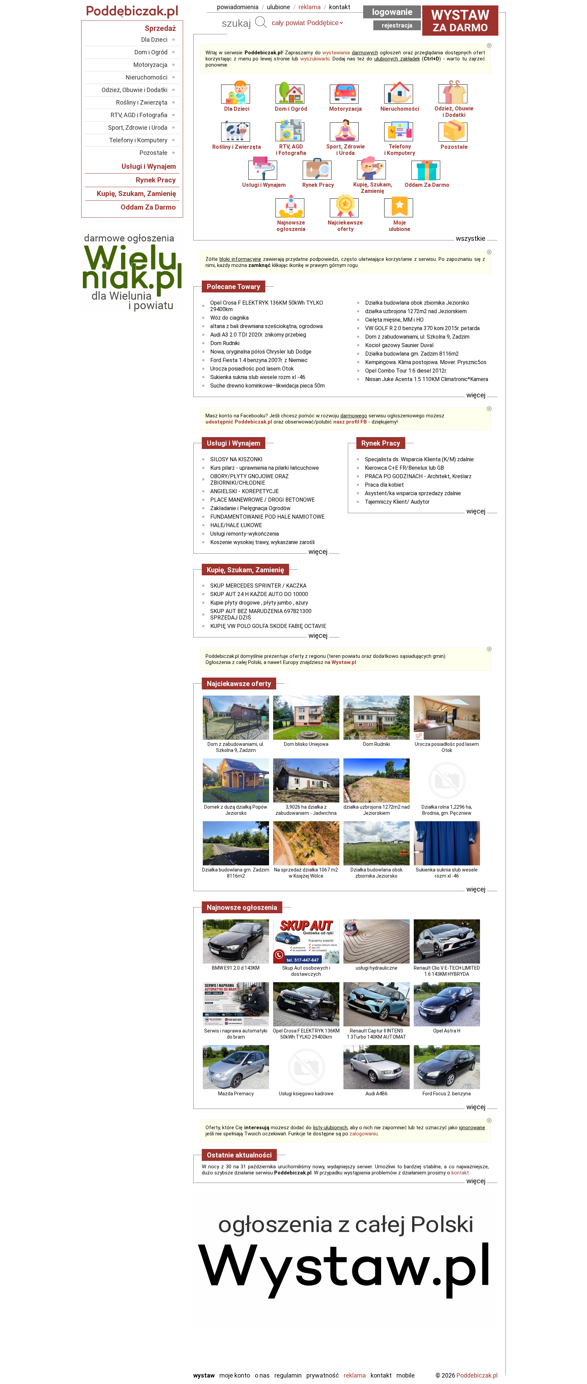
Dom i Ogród (291, 109)
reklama (310, 7)
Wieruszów (154, 1356)
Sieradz (158, 1319)
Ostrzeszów (152, 1292)
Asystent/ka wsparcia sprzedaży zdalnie (413, 493)
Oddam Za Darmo (427, 185)
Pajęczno (156, 1310)
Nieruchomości (399, 109)
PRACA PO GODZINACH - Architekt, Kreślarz (418, 476)
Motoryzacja (345, 109)
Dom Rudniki (224, 343)
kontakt (339, 7)
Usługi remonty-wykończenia (244, 534)
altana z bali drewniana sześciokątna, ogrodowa (266, 326)
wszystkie (470, 238)
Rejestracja (397, 25)
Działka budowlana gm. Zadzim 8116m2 (412, 354)
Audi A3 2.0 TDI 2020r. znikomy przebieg (258, 334)
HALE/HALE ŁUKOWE (236, 525)
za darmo (460, 20)
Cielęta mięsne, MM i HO (394, 320)
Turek (160, 1338)
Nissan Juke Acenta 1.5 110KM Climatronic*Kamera (426, 379)
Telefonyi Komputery (399, 149)
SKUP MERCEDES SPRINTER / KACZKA (258, 585)
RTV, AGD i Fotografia (139, 115)
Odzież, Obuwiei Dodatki (454, 111)
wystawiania (336, 53)
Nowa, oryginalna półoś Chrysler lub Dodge (261, 351)
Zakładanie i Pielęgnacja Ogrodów (250, 508)
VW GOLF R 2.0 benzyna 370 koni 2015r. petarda (422, 328)
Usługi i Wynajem (264, 185)
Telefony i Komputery (138, 140)
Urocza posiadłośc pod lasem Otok (252, 368)
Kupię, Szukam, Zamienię (372, 187)
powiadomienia (238, 7)
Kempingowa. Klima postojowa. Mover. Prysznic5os (425, 362)
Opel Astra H (446, 1030)
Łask (161, 1264)
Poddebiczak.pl (477, 1375)
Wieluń (159, 1347)
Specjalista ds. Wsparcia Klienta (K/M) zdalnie (419, 459)
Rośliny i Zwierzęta (236, 147)
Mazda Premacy (236, 1093)
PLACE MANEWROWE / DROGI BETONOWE (262, 500)
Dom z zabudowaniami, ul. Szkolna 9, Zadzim (417, 337)
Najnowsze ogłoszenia (291, 225)
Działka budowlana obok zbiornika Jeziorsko (417, 303)
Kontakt (381, 1375)
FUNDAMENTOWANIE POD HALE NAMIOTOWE (267, 517)
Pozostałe (454, 147)
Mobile (405, 1375)
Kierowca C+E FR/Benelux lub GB (404, 468)
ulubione (278, 7)
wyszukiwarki (315, 59)
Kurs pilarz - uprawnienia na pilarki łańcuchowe (264, 468)
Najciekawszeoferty (345, 225)
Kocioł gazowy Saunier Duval (399, 345)
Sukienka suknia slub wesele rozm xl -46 (257, 377)
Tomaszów (154, 1329)
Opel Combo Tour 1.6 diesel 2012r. (406, 370)
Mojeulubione (399, 225)
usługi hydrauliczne (376, 968)
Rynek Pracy (318, 185)
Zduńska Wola (150, 1365)
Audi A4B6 (377, 1093)
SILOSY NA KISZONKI (236, 459)
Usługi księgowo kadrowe (306, 1093)
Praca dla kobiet (384, 485)
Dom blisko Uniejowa (306, 744)
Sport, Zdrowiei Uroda (345, 149)
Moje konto (234, 1375)
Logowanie (392, 12)
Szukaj (260, 22)
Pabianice (155, 1301)
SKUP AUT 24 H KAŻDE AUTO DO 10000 (259, 594)
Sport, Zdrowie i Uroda (137, 127)
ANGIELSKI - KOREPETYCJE (244, 491)
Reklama (355, 1375)
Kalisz (160, 1283)
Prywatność (322, 1375)
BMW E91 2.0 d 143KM (236, 968)
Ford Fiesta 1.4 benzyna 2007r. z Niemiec (259, 360)
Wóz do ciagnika (229, 317)
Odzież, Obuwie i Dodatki (134, 89)
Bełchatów (154, 1255)
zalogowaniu (364, 1134)
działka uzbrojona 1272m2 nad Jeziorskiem (416, 311)
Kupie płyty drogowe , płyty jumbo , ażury (259, 602)
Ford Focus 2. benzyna (447, 1093)
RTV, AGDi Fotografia (291, 149)
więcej (475, 395)
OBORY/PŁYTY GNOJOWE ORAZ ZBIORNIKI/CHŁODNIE (249, 479)
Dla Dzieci (236, 109)
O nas (262, 1375)
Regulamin (288, 1375)
